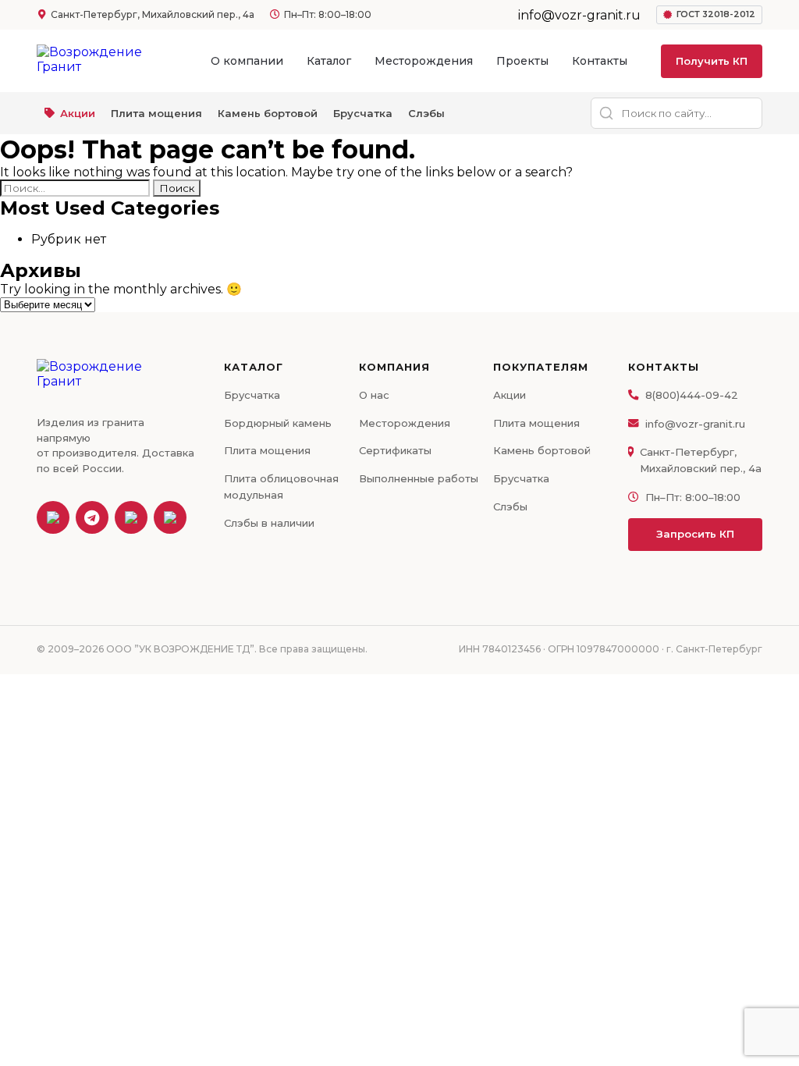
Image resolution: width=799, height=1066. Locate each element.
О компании (247, 61)
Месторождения (424, 61)
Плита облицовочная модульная (281, 486)
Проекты (522, 61)
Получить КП (712, 61)
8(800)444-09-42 (691, 395)
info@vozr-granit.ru (695, 424)
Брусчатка (362, 113)
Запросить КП (695, 534)
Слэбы (426, 113)
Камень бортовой (268, 113)
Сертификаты (395, 450)
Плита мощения (156, 113)
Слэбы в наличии (269, 523)
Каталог (329, 61)
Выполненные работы (418, 478)
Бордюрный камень (278, 423)
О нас (374, 395)
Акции (77, 113)
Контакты (599, 61)
